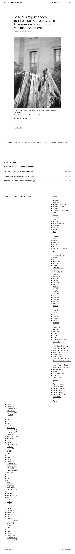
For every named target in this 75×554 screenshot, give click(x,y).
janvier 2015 (11, 428)
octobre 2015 (11, 411)
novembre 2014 (12, 432)
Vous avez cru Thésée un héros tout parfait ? (19, 176)
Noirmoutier (57, 276)
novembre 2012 (12, 466)
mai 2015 (9, 419)
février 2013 (10, 459)
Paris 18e (56, 297)
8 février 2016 (68, 166)
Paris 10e (56, 282)
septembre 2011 (12, 495)
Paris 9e (55, 321)
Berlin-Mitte (57, 208)
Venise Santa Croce (59, 395)
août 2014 (10, 438)
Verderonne (57, 397)
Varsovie (55, 380)
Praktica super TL (19, 127)
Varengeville (57, 378)
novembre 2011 (12, 491)
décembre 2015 (12, 409)
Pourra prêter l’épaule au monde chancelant (19, 167)
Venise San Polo (58, 392)
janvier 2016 (11, 407)
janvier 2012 (11, 487)
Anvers (55, 196)
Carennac (56, 227)
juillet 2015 (10, 417)
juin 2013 (9, 451)
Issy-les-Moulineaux (60, 249)
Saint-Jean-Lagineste (60, 348)
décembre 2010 (12, 514)
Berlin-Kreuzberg (58, 206)
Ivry (54, 251)
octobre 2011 (11, 493)
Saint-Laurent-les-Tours (61, 352)
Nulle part (56, 278)
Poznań (55, 325)
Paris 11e (55, 285)
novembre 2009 (12, 540)
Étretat (55, 234)
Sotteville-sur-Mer (59, 373)
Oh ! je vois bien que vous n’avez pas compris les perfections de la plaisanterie (27, 142)
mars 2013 (10, 457)
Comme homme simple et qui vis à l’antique (18, 171)
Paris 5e (29, 31)
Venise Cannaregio (59, 384)
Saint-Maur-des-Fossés (61, 359)
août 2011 (10, 498)
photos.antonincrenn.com (13, 2)
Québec (55, 329)
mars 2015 (10, 423)
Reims (55, 333)
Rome (55, 335)
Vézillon (55, 401)
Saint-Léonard (57, 354)
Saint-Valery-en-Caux (60, 365)
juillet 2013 (10, 449)
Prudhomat (56, 327)
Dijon (54, 232)
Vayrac (55, 382)
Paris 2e (55, 306)
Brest (54, 219)
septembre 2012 (12, 470)
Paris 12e (56, 287)
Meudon (55, 270)
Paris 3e (55, 308)
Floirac (55, 240)
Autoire (55, 200)
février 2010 (10, 533)
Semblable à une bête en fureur (60, 142)
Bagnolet (56, 202)
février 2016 (11, 404)
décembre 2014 (12, 430)
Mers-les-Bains (58, 268)
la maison (56, 253)
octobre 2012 (11, 468)
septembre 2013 (12, 445)
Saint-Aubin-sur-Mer (60, 340)
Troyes (55, 376)
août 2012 (10, 472)
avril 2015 (10, 421)
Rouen (55, 337)
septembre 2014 (12, 436)
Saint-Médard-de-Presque (62, 361)
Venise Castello (58, 386)
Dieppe (55, 230)
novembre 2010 (12, 516)
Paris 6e (55, 314)
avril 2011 (10, 506)
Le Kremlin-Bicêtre (59, 255)
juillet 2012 (10, 474)
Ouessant (56, 280)
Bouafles (56, 217)
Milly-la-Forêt (57, 272)
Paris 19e (56, 299)
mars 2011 (10, 508)
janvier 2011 (10, 512)
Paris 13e (55, 289)
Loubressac (57, 261)
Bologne (55, 215)
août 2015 (10, 415)
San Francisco (57, 369)
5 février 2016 (68, 180)
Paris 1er (55, 302)
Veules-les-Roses (59, 399)
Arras (54, 198)
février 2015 (10, 426)
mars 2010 (10, 531)
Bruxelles (56, 225)
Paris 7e (55, 316)
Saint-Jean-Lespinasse (60, 350)
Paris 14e (56, 291)
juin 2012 (10, 476)
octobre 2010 (11, 519)
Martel (55, 266)
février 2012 (10, 485)
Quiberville (56, 331)
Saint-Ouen (57, 363)
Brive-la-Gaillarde (58, 223)
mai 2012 (9, 478)
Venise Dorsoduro (59, 388)
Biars (54, 213)
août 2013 (10, 447)
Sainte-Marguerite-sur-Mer (62, 367)
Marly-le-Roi (57, 263)
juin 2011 (9, 502)
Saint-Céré (56, 342)
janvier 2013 (11, 462)
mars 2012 (10, 483)
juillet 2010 (10, 523)
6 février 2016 (68, 176)
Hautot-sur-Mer (58, 246)
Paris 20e (56, 304)
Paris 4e (55, 310)
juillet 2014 (10, 440)
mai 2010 (9, 527)
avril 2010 (10, 529)
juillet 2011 (10, 500)
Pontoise (56, 323)
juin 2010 (10, 525)
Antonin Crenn (21, 31)
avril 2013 (10, 455)
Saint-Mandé (57, 357)
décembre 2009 (12, 538)
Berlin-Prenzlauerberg (60, 211)
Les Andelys (57, 257)
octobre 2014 (11, 434)
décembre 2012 (12, 464)
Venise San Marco (59, 390)
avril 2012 (10, 481)
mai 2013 (9, 453)
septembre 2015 (12, 413)
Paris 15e (56, 293)
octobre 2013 (11, 442)
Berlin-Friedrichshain (60, 204)
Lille (54, 259)
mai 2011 (9, 504)
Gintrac (55, 244)
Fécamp (55, 236)
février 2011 (10, 510)
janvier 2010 (11, 536)
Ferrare (55, 238)
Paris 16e (56, 295)
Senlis (55, 371)
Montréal (56, 274)
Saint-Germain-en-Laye (61, 346)
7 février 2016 (68, 171)
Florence (56, 242)
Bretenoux (56, 221)
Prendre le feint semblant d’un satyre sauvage (19, 181)
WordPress (68, 549)
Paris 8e (55, 318)
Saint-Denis (57, 344)
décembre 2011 (12, 489)
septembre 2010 (12, 521)
